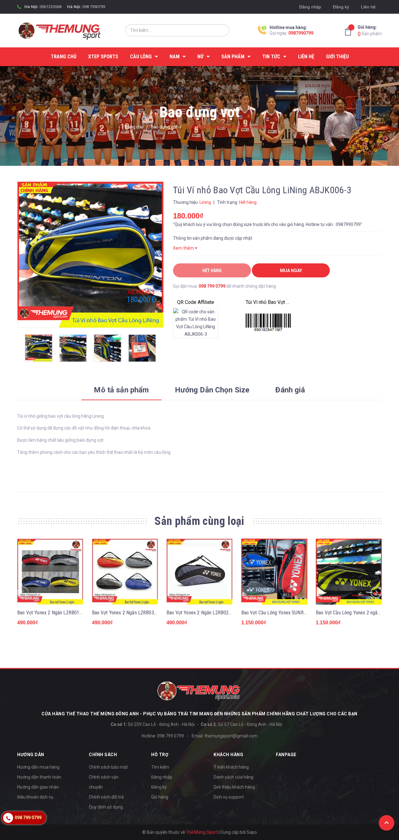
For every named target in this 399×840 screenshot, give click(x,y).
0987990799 (300, 33)
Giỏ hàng (159, 796)
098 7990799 (93, 6)
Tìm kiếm (160, 767)
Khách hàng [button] (228, 754)
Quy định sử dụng (106, 806)
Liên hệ (368, 6)
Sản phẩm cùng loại (199, 521)
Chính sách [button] (103, 754)
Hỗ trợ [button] (159, 754)
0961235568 (50, 6)
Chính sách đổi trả (106, 796)
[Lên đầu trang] (386, 823)
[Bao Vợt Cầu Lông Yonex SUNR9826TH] (274, 572)
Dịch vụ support (229, 796)
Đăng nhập (310, 6)
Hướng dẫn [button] (30, 754)
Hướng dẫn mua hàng (38, 767)
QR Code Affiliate (195, 302)
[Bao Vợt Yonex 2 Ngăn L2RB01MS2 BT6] (50, 572)
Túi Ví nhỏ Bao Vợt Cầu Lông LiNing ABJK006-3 (268, 302)
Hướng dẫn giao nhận (38, 787)
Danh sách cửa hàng (233, 777)
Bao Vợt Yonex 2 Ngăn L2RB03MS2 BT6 (132, 613)
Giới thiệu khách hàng (234, 787)
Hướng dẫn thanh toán (39, 777)
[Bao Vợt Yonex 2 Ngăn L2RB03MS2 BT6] (125, 572)
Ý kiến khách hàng (231, 767)
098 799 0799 (212, 286)
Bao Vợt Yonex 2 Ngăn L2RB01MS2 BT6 (57, 613)
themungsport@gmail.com (230, 735)
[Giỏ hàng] (349, 31)
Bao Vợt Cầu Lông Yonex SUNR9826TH (280, 613)
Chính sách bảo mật (108, 767)
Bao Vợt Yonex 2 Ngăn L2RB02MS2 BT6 (206, 613)
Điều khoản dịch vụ (35, 796)
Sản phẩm (370, 30)
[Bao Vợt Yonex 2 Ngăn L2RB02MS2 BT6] (199, 572)
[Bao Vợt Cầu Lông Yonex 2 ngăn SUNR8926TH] (349, 572)
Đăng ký (341, 6)
